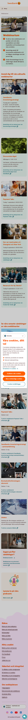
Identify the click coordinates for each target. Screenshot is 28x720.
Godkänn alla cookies (14, 374)
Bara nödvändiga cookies (14, 379)
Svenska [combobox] (9, 336)
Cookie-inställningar (14, 384)
